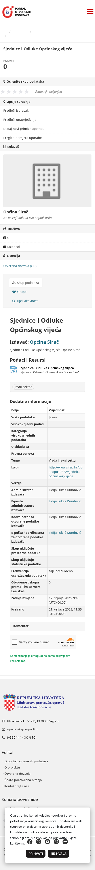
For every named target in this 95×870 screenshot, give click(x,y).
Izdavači (20, 31)
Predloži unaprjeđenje (19, 119)
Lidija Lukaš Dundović (65, 501)
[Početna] (5, 31)
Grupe (21, 292)
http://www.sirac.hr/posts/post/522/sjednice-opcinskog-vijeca (65, 471)
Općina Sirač (45, 31)
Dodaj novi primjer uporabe (23, 129)
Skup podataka (27, 283)
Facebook (13, 247)
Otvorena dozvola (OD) (19, 266)
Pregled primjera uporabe (22, 138)
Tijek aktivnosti (27, 301)
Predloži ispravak (15, 110)
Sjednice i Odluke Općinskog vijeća (42, 36)
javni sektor (23, 387)
